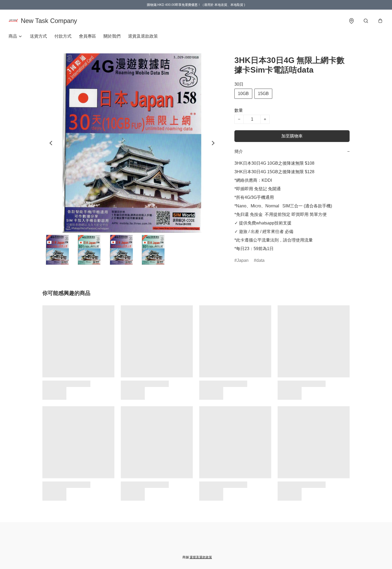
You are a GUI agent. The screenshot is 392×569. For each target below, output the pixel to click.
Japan (243, 260)
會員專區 (87, 36)
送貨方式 (38, 36)
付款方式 (62, 36)
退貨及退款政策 (143, 36)
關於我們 (112, 36)
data (260, 260)
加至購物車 (292, 136)
